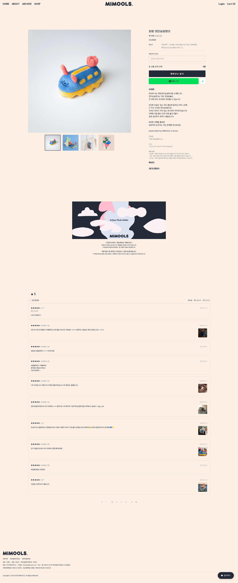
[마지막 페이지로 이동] (136, 502)
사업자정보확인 (26, 559)
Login (222, 3)
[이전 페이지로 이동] (106, 502)
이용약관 (5, 559)
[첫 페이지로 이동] (102, 502)
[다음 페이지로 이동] (132, 502)
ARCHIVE (27, 3)
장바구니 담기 (177, 73)
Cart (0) (231, 3)
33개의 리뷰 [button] (158, 36)
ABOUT (16, 3)
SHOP (37, 3)
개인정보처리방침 (15, 559)
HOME (6, 3)
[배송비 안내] (182, 47)
